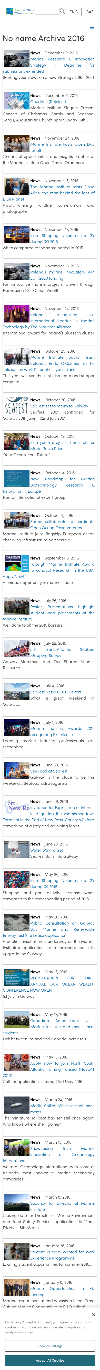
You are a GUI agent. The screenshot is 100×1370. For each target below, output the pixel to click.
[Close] (93, 1314)
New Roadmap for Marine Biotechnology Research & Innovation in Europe (49, 485)
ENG (73, 11)
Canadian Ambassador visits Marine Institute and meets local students (49, 1026)
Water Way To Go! (46, 850)
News (35, 52)
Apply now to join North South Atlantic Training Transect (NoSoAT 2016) (49, 1069)
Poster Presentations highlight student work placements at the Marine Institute (49, 612)
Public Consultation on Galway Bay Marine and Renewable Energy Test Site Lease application (49, 929)
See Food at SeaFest (48, 771)
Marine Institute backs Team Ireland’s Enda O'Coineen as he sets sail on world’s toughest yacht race (49, 363)
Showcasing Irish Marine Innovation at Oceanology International (49, 1154)
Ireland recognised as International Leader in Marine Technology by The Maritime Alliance (49, 320)
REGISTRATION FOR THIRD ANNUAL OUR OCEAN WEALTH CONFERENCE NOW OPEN (49, 984)
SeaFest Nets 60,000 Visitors (56, 691)
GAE (90, 11)
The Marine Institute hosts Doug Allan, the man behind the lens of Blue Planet (49, 193)
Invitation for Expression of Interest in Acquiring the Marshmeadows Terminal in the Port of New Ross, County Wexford (49, 813)
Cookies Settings (50, 1346)
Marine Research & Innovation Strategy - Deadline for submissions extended (49, 65)
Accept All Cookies (50, 1360)
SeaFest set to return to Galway (59, 405)
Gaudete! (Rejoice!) (48, 101)
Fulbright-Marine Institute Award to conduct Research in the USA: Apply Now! (49, 570)
